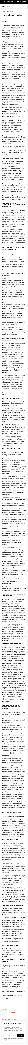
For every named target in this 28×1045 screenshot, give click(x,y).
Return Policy (5, 288)
